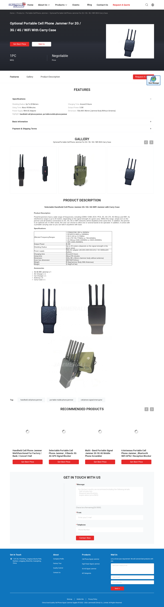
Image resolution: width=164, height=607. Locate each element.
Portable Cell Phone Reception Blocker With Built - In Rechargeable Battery (100, 453)
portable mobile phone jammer (61, 400)
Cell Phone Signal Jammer (90, 559)
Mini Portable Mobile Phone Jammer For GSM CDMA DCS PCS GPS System (63, 453)
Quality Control (58, 568)
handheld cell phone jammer (31, 400)
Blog (89, 4)
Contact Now (85, 538)
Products (20, 13)
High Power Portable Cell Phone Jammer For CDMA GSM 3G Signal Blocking (134, 453)
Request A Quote (143, 76)
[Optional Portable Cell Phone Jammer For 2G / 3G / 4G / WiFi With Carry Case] (130, 41)
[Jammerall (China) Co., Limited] (17, 5)
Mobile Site (80, 599)
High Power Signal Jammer (91, 564)
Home (12, 13)
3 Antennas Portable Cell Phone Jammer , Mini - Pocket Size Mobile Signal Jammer (27, 453)
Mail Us (42, 44)
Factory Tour (57, 563)
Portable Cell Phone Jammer (37, 13)
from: (79, 513)
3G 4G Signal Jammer (89, 569)
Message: (81, 484)
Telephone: (81, 525)
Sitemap (69, 599)
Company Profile (58, 559)
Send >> (117, 588)
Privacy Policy (92, 599)
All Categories (86, 573)
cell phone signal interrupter (91, 400)
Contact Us (57, 572)
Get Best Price (19, 44)
